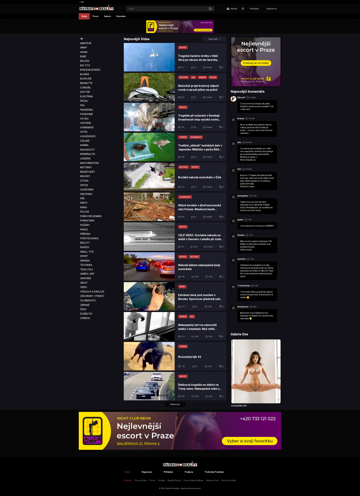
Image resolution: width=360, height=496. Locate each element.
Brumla (240, 118)
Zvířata (85, 318)
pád (82, 198)
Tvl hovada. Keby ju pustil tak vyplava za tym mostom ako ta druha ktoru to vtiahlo (256, 295)
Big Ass (84, 60)
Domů (127, 472)
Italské (85, 140)
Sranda (85, 260)
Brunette (86, 83)
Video (83, 287)
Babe (83, 56)
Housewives (88, 136)
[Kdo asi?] (233, 99)
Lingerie (85, 158)
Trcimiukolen (243, 286)
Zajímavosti (88, 300)
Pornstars (87, 220)
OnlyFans (86, 194)
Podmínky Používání (214, 472)
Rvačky (84, 247)
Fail (82, 105)
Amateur (85, 43)
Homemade (87, 127)
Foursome (86, 114)
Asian (83, 52)
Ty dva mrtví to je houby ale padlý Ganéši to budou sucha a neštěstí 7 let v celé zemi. (257, 106)
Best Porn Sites (229, 480)
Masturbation (89, 162)
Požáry (85, 225)
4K (81, 38)
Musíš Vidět (87, 171)
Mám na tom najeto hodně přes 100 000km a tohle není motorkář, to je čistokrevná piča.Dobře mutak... (256, 245)
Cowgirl (85, 87)
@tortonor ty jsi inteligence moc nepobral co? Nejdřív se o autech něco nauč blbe (256, 316)
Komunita (120, 16)
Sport (84, 256)
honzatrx (241, 259)
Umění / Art (87, 273)
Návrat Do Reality (172, 488)
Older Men (87, 189)
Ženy (83, 309)
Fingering (86, 109)
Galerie (107, 16)
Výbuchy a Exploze (92, 291)
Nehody (85, 176)
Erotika (161, 480)
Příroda (85, 233)
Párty (84, 202)
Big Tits (85, 65)
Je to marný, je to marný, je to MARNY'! (257, 226)
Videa (84, 16)
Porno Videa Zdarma (193, 480)
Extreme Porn (212, 480)
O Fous (84, 180)
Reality (85, 242)
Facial (84, 100)
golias (240, 220)
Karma (84, 145)
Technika (86, 264)
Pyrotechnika (89, 238)
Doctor (85, 91)
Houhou (241, 235)
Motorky (86, 167)
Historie (85, 122)
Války (83, 282)
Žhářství (86, 313)
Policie (84, 211)
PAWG (83, 207)
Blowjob (85, 78)
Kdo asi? (241, 97)
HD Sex (84, 118)
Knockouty (87, 149)
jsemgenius (242, 196)
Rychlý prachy (174, 480)
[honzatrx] (233, 260)
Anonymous (242, 307)
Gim (239, 142)
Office (84, 185)
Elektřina (86, 96)
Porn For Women (91, 216)
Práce (84, 229)
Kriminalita (87, 154)
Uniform (85, 278)
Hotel (84, 131)
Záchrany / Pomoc (92, 295)
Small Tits (87, 251)
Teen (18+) (86, 269)
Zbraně (85, 304)
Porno (95, 16)
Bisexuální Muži (90, 69)
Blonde (84, 74)
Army (83, 47)
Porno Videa (141, 480)
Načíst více (175, 404)
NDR (82, 2)
